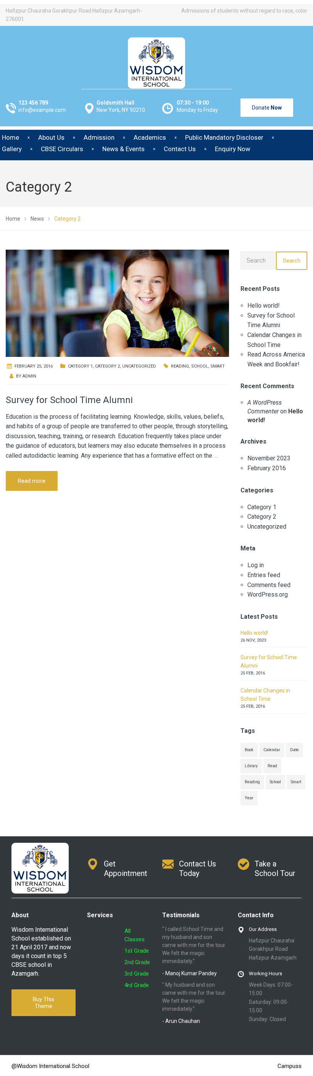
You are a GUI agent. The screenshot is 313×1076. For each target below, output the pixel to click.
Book (249, 749)
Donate (267, 108)
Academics (150, 137)
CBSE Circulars (62, 149)
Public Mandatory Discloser (224, 137)
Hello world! (263, 305)
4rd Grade (136, 985)
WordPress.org (267, 594)
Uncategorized (139, 366)
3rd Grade (136, 973)
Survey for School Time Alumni (69, 400)
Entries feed (263, 575)
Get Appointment (125, 868)
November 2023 (268, 458)
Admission (99, 137)
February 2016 (266, 468)
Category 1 (80, 366)
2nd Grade (137, 962)
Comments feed (268, 585)
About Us (51, 137)
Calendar (271, 749)
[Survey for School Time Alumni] (117, 303)
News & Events (123, 149)
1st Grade (136, 950)
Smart (217, 366)
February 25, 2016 (34, 366)
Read (272, 765)
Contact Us (180, 149)
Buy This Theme (43, 1003)
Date (294, 749)
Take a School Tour (275, 868)
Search (291, 260)
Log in (255, 565)
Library (251, 765)
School (199, 366)
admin (29, 376)
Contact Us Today (197, 868)
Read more (31, 481)
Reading (180, 366)
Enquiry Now (232, 149)
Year (249, 797)
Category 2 (107, 366)
